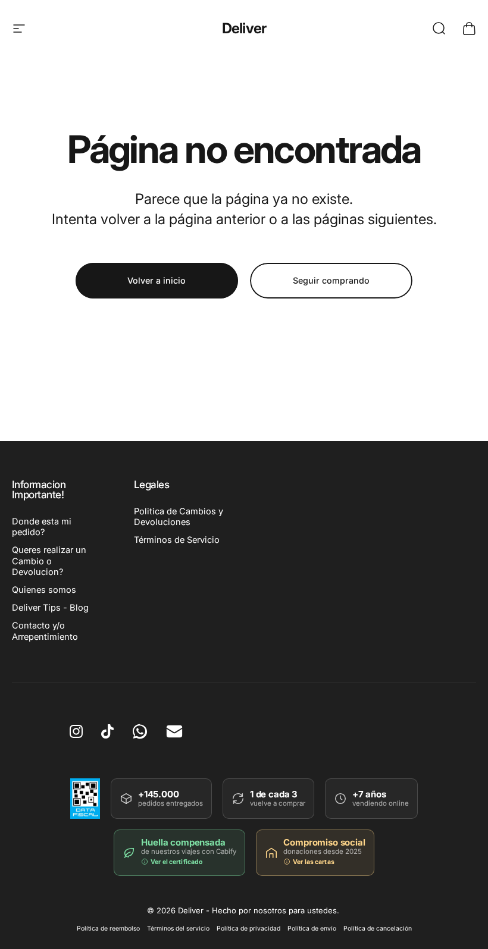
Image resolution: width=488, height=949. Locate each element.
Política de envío (311, 928)
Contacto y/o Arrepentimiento (45, 631)
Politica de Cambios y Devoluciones (178, 516)
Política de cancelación (377, 928)
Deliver (244, 28)
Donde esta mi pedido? (41, 527)
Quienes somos (44, 590)
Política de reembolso (108, 928)
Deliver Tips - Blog (50, 607)
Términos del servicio (178, 928)
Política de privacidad (248, 928)
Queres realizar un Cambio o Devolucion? (49, 561)
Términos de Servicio (177, 540)
